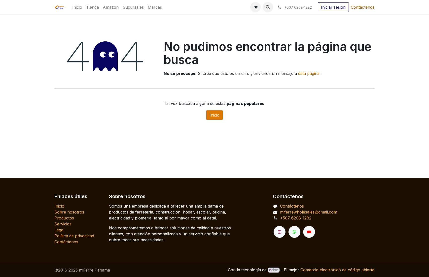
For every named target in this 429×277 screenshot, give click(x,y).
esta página (309, 73)
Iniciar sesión (333, 7)
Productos (64, 217)
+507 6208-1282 (295, 217)
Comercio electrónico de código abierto (337, 269)
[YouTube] (309, 232)
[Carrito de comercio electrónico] (255, 7)
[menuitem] (77, 7)
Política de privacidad (74, 235)
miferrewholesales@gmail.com (308, 212)
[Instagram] (280, 232)
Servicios (63, 223)
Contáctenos (363, 7)
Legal (59, 229)
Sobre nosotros (69, 212)
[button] (268, 7)
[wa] (294, 232)
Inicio (214, 115)
